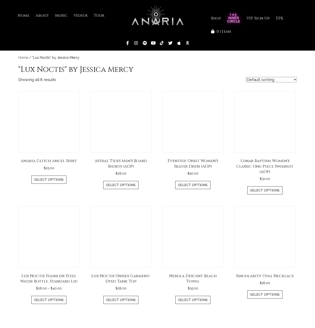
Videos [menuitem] (80, 15)
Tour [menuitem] (99, 15)
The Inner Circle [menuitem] (233, 18)
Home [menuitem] (23, 15)
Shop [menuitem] (216, 18)
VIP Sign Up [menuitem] (258, 18)
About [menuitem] (42, 15)
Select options (49, 179)
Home (23, 57)
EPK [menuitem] (279, 18)
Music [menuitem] (61, 15)
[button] (127, 43)
